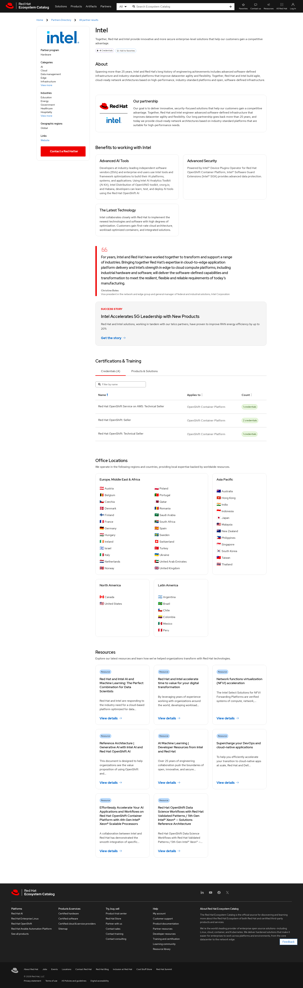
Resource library (161, 949)
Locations (66, 969)
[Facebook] (219, 893)
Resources (269, 8)
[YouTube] (210, 893)
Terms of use (51, 980)
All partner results (88, 20)
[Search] (230, 6)
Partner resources (162, 928)
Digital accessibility (99, 980)
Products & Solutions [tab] (144, 371)
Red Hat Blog (102, 969)
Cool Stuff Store (144, 969)
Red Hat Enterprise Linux (25, 918)
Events (54, 969)
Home (39, 20)
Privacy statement (32, 980)
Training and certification (166, 938)
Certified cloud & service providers (77, 923)
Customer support (163, 918)
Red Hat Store (113, 918)
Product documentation (166, 923)
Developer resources (164, 933)
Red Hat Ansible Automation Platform (31, 928)
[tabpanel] (181, 410)
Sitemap (63, 928)
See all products (20, 933)
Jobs (44, 969)
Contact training (114, 933)
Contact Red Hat (83, 969)
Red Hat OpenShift (21, 923)
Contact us (255, 8)
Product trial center (116, 913)
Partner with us (114, 923)
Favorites (243, 8)
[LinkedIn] (202, 893)
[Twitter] (227, 893)
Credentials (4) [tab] (110, 371)
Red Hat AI (17, 913)
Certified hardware (68, 913)
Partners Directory (61, 20)
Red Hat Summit (164, 969)
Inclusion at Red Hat (122, 969)
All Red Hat (281, 8)
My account (159, 913)
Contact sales (113, 928)
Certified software (68, 918)
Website (45, 140)
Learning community (164, 944)
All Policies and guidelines (74, 980)
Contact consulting (116, 938)
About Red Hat (31, 969)
